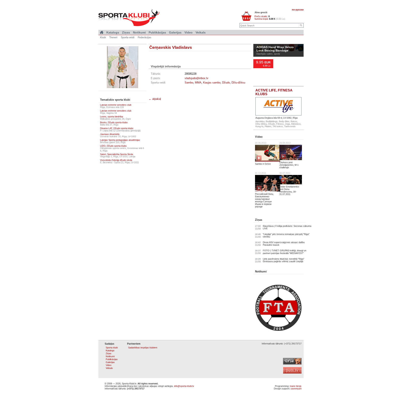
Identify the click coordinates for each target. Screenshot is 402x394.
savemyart (296, 388)
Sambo (189, 82)
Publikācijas (157, 32)
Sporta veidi (127, 37)
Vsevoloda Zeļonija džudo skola (116, 160)
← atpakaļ (155, 98)
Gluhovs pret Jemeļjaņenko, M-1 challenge (289, 165)
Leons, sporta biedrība (111, 116)
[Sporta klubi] (101, 32)
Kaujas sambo (211, 82)
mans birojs (296, 386)
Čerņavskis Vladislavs (170, 47)
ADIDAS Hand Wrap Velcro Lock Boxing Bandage (275, 49)
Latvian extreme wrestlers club (115, 105)
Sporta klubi (112, 347)
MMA (198, 82)
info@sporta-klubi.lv (184, 386)
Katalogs (112, 32)
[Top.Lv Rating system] (292, 363)
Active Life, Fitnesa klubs (273, 92)
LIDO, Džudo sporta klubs (113, 146)
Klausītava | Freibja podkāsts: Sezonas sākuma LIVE (287, 227)
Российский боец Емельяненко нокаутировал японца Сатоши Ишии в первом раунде (264, 200)
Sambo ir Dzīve (263, 164)
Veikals (201, 32)
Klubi (103, 37)
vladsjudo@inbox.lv (196, 78)
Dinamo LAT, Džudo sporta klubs (116, 128)
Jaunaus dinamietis (110, 134)
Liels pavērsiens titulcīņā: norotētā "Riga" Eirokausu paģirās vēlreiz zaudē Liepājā (283, 260)
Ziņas (258, 219)
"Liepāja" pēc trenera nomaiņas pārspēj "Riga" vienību (286, 235)
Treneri (113, 37)
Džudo (226, 82)
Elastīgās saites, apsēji (268, 54)
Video (259, 136)
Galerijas (175, 32)
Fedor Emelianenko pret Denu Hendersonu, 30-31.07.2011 (289, 190)
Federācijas (144, 37)
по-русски (298, 9)
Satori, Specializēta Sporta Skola (116, 154)
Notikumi (261, 271)
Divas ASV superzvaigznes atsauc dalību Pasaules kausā (284, 243)
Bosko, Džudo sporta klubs (114, 122)
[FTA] (278, 330)
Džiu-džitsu (238, 82)
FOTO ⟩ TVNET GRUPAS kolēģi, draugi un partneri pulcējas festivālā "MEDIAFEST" (284, 251)
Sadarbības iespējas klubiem (142, 347)
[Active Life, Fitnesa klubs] (278, 106)
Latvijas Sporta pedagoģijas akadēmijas (120, 140)
